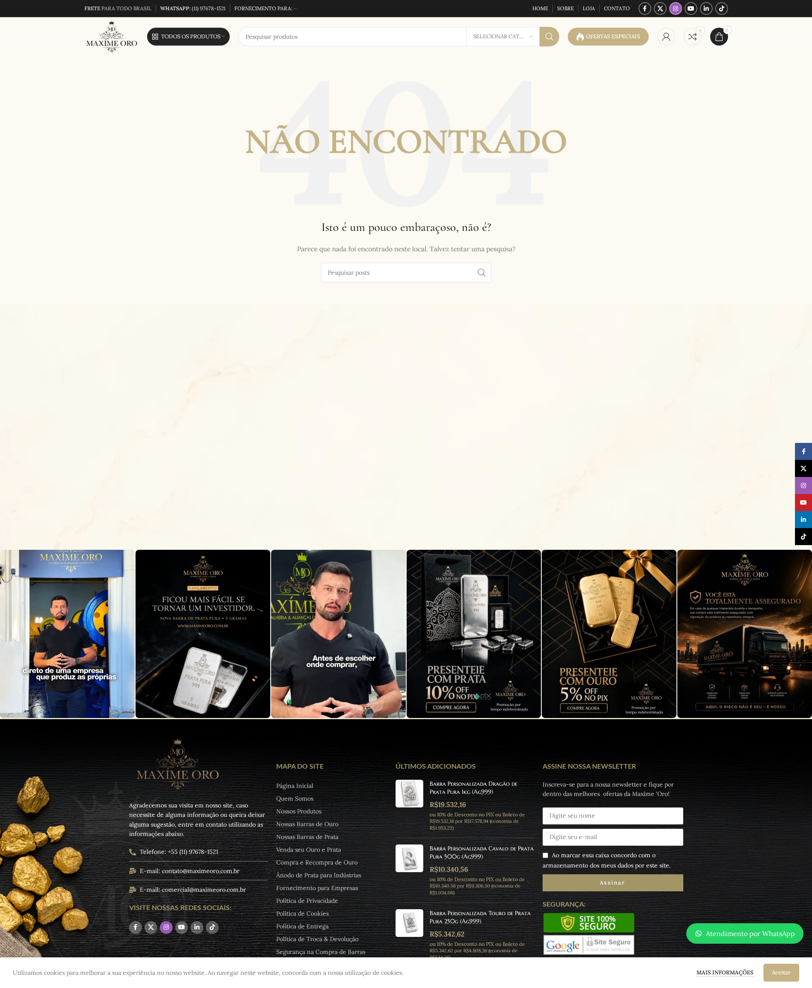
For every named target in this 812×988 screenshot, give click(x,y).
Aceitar (781, 972)
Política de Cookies (302, 913)
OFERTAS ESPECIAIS (613, 36)
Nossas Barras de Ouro (307, 824)
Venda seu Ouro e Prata (308, 849)
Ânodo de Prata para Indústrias (318, 875)
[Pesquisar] (549, 36)
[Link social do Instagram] (675, 8)
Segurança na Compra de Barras (320, 952)
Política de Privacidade (307, 901)
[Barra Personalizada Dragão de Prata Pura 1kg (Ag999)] (409, 805)
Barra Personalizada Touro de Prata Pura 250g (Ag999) (480, 917)
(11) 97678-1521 (192, 8)
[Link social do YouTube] (691, 8)
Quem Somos (294, 798)
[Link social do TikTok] (721, 8)
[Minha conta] (666, 36)
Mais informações (725, 972)
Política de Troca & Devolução (317, 939)
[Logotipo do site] (111, 36)
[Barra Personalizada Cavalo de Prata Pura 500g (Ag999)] (409, 870)
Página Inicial (294, 786)
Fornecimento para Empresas (317, 888)
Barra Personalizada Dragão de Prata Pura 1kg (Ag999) (473, 788)
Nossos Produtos (298, 811)
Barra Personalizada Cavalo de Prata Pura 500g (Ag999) (482, 852)
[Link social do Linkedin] (706, 8)
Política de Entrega (302, 926)
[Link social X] (660, 8)
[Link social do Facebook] (645, 8)
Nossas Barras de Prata (307, 837)
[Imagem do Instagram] (67, 634)
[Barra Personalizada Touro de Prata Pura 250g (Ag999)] (409, 935)
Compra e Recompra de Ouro (317, 862)
